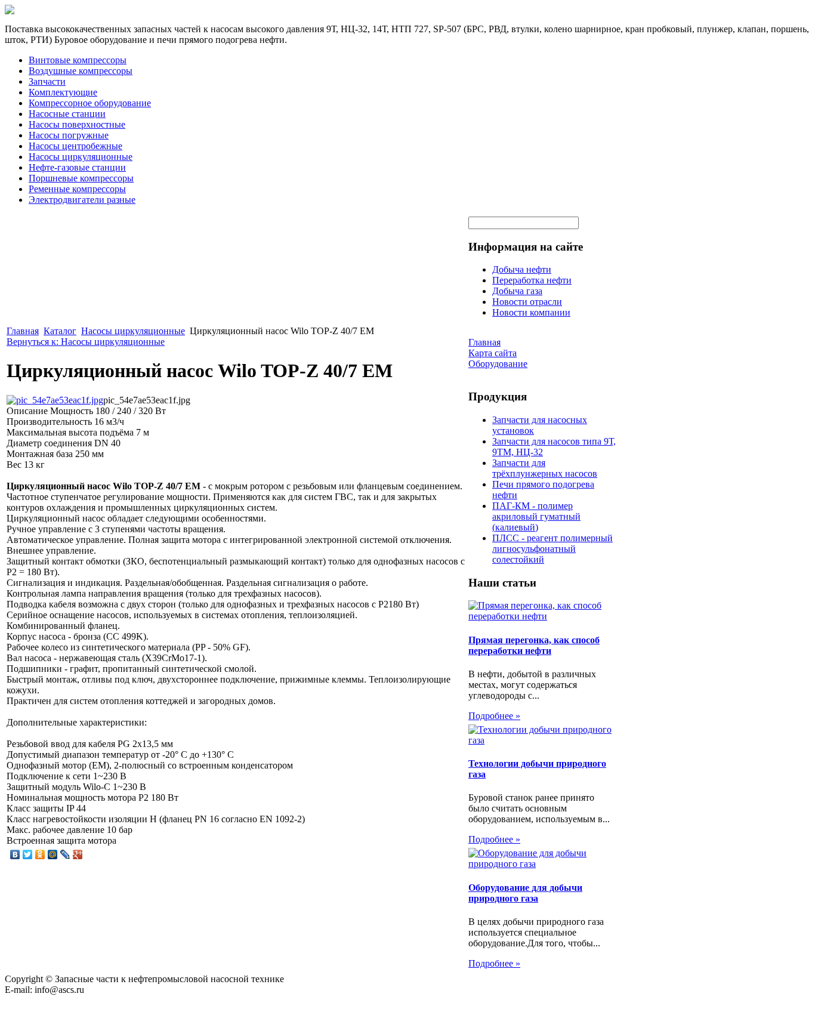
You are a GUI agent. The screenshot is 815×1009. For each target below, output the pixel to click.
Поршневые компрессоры (81, 178)
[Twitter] (27, 854)
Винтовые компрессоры (77, 60)
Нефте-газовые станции (77, 167)
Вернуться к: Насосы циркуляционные (86, 342)
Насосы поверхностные (77, 124)
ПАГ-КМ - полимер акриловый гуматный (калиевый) (536, 516)
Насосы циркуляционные (80, 157)
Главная (23, 331)
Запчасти (47, 81)
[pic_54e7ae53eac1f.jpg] (55, 400)
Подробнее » (494, 716)
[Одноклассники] (40, 854)
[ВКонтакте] (15, 854)
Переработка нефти (532, 280)
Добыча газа (517, 291)
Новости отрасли (527, 302)
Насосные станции (67, 114)
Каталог (60, 331)
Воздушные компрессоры (80, 71)
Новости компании (531, 312)
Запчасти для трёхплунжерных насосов (544, 468)
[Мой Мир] (53, 854)
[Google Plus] (78, 854)
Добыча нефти (521, 269)
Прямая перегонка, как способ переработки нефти (534, 645)
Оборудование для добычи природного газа (525, 893)
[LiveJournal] (65, 854)
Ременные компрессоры (77, 189)
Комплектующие (63, 92)
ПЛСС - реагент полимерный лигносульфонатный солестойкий (552, 548)
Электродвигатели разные (82, 200)
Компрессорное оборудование (90, 103)
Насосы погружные (69, 135)
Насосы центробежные (75, 146)
